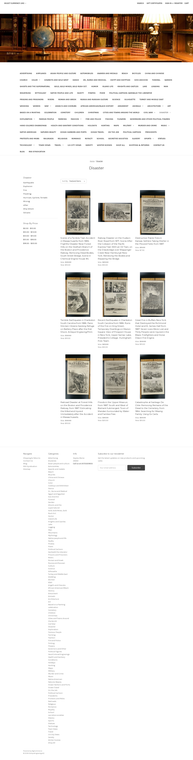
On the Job (113, 132)
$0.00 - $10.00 (29, 228)
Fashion (75, 119)
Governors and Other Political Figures (150, 119)
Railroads (48, 138)
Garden (168, 80)
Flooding (27, 194)
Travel (58, 145)
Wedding (24, 106)
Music (164, 125)
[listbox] (78, 181)
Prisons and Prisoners (31, 99)
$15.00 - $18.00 (29, 239)
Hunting (105, 125)
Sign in (168, 3)
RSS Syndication (37, 151)
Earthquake (28, 182)
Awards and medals (107, 73)
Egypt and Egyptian (120, 80)
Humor (94, 86)
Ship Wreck (28, 209)
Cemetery (65, 112)
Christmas (93, 112)
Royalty (89, 138)
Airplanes (41, 73)
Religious (62, 138)
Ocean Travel (97, 132)
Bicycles (136, 73)
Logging (155, 86)
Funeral (156, 80)
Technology (26, 145)
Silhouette (129, 99)
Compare (77, 212)
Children (79, 112)
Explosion (27, 186)
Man (166, 86)
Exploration (26, 119)
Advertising (26, 73)
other (25, 205)
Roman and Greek (67, 99)
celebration (50, 112)
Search (140, 3)
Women (36, 106)
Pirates (91, 93)
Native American (28, 132)
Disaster (163, 112)
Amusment (123, 106)
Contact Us (158, 145)
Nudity (80, 93)
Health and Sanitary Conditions (67, 125)
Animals (136, 106)
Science (116, 99)
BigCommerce (37, 751)
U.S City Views (74, 145)
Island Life (107, 86)
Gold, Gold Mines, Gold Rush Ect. (70, 86)
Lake (145, 86)
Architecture (154, 106)
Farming (62, 119)
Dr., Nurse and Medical (94, 80)
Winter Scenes (104, 145)
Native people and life (61, 93)
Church (23, 80)
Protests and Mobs (29, 138)
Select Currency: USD (14, 3)
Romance (76, 138)
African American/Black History (97, 106)
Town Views (44, 145)
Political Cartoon (132, 132)
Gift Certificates (154, 3)
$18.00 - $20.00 (30, 243)
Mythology (40, 93)
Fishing (109, 119)
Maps (116, 125)
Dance (76, 80)
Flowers (121, 119)
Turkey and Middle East (151, 99)
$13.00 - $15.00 (29, 236)
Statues (161, 138)
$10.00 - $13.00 (29, 232)
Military (127, 125)
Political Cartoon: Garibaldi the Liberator (130, 93)
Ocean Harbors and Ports (73, 132)
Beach (125, 73)
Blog (22, 151)
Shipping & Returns (139, 145)
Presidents (151, 132)
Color (35, 80)
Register (178, 3)
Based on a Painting (30, 112)
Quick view (77, 208)
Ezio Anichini (141, 80)
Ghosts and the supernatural (35, 86)
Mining (26, 201)
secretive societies (118, 138)
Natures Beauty (48, 132)
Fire (25, 190)
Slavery (136, 138)
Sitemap (26, 469)
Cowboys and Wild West (56, 80)
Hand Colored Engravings (33, 125)
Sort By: (65, 181)
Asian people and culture (63, 73)
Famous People (46, 119)
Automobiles (86, 73)
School (100, 138)
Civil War (148, 112)
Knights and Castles (128, 86)
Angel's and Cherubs (65, 106)
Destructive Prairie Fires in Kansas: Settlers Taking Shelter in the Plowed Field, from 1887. (152, 241)
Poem (102, 93)
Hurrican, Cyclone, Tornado (35, 197)
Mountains (25, 93)
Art (169, 106)
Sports (147, 138)
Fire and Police (93, 119)
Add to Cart (78, 217)
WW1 (47, 106)
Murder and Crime (147, 125)
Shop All (120, 145)
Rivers (51, 99)
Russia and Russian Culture (94, 99)
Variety (89, 145)
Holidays (92, 125)
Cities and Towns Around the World (121, 112)
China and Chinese (154, 73)
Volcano (26, 212)
